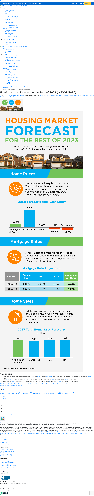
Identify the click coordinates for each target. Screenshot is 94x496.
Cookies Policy (75, 431)
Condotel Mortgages (13, 27)
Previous (5, 388)
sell (50, 381)
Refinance (5, 28)
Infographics (66, 95)
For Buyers (41, 95)
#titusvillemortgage (18, 385)
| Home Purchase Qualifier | (11, 16)
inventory (13, 381)
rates (53, 379)
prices (38, 376)
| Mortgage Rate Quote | (11, 42)
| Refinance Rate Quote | (11, 30)
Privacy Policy (74, 433)
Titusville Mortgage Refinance (7, 455)
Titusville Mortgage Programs (7, 452)
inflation (66, 379)
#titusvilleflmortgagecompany (73, 383)
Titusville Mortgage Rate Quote (7, 464)
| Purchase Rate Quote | (11, 18)
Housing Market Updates (57, 95)
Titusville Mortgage (4, 96)
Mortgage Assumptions (33, 433)
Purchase (5, 14)
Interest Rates (73, 95)
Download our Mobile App (6, 414)
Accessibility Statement (40, 431)
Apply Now (7, 19)
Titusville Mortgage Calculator (7, 461)
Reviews (7, 13)
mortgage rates (9, 379)
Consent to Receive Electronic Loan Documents (58, 431)
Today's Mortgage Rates (8, 39)
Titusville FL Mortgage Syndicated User (14, 95)
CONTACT (5, 396)
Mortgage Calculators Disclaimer (49, 433)
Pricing (78, 95)
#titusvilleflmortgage (47, 383)
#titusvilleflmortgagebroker (59, 383)
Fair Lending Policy (12, 433)
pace (60, 381)
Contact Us (8, 11)
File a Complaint (23, 433)
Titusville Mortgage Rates (16, 96)
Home (4, 8)
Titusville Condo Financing (87, 95)
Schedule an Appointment (6, 444)
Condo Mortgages (12, 25)
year (25, 379)
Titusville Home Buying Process (7, 462)
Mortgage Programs (10, 24)
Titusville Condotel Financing (7, 451)
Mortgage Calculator (10, 22)
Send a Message (4, 441)
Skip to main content (5, 0)
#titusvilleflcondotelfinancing (34, 383)
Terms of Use (83, 433)
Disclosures (83, 431)
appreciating (49, 376)
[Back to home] (13, 5)
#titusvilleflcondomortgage (20, 383)
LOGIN (4, 398)
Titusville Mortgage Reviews (7, 467)
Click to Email (3, 439)
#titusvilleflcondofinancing (6, 383)
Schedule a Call (3, 442)
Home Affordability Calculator (12, 21)
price (89, 376)
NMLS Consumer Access (64, 433)
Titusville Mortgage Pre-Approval (8, 465)
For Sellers (47, 95)
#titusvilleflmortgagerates (6, 385)
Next (4, 389)
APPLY (4, 395)
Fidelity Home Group (10, 10)
